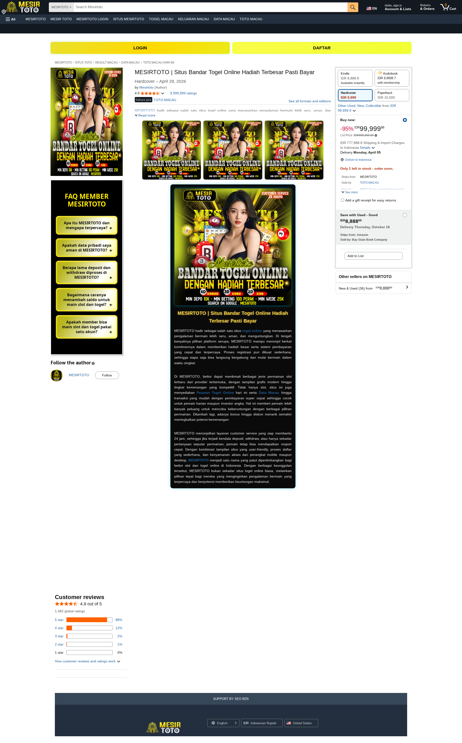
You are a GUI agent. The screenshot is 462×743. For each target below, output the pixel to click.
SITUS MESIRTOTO (128, 19)
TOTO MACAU (251, 19)
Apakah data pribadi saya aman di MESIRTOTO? (86, 248)
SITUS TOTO (83, 62)
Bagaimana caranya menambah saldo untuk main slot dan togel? (86, 299)
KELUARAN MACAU (193, 19)
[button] (11, 19)
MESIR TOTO (61, 19)
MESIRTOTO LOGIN (92, 19)
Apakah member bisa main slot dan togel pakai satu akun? (86, 326)
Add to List (355, 256)
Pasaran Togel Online (215, 392)
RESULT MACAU (106, 62)
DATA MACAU (224, 19)
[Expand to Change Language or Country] (235, 723)
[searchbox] (210, 7)
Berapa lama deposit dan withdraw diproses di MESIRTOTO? (87, 272)
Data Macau (269, 392)
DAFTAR (322, 47)
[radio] (355, 78)
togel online (252, 331)
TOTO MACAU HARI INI (158, 62)
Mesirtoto (146, 87)
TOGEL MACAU (161, 19)
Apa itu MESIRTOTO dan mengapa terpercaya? (87, 225)
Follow (107, 375)
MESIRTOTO (36, 19)
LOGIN (140, 47)
